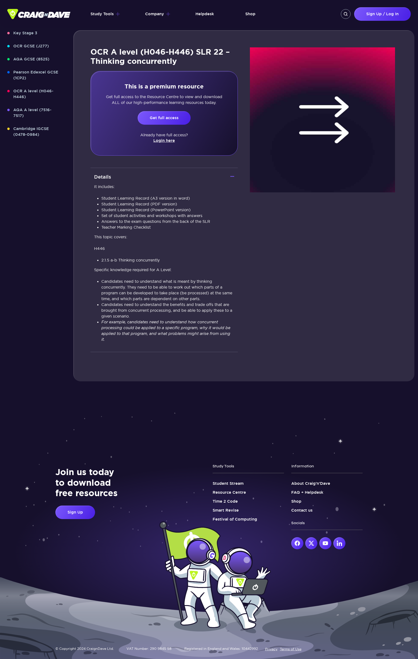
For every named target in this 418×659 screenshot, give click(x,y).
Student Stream (228, 483)
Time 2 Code (225, 501)
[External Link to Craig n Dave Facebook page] (297, 543)
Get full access (164, 117)
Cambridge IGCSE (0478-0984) (31, 131)
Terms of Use (290, 649)
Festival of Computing (235, 519)
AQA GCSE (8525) (31, 59)
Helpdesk (204, 13)
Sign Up (75, 512)
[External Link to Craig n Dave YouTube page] (325, 543)
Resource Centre (229, 492)
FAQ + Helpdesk (307, 492)
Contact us (302, 510)
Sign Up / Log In (382, 13)
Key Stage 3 (25, 33)
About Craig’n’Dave (310, 483)
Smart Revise (226, 510)
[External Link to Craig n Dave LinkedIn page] (339, 543)
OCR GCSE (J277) (31, 46)
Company (154, 13)
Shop (250, 13)
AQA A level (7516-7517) (32, 112)
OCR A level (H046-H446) (33, 93)
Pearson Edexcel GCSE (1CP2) (35, 75)
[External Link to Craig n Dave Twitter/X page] (311, 543)
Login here (164, 140)
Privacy (271, 649)
